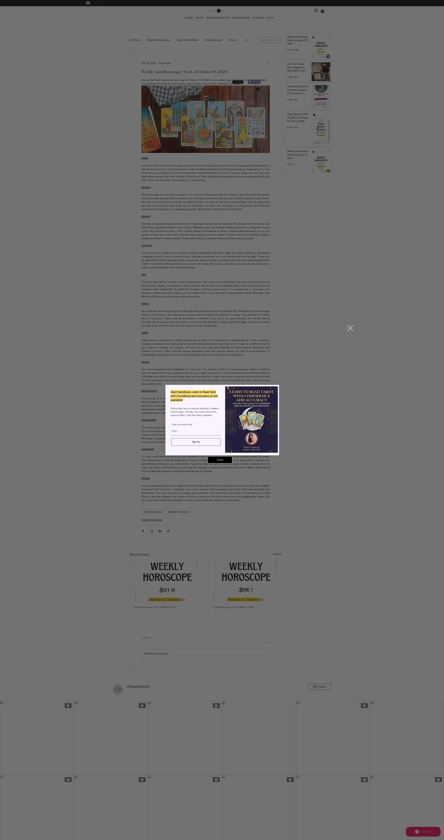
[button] (350, 328)
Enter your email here (182, 424)
